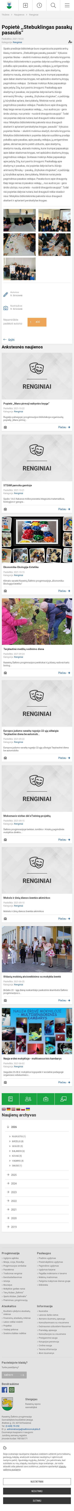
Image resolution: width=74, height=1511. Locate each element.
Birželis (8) (18, 1141)
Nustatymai (37, 1481)
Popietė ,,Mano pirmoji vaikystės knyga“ (26, 403)
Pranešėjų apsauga (48, 1330)
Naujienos (19, 14)
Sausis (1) (17, 1165)
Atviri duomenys (46, 1353)
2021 (14, 1209)
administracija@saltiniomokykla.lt (23, 1429)
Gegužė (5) (17, 1146)
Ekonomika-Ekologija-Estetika (21, 567)
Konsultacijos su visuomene (52, 1334)
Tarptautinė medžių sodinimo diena (23, 649)
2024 (14, 1183)
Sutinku (37, 1500)
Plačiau (62, 427)
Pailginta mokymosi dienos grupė (54, 1281)
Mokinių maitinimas (48, 1277)
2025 (14, 1175)
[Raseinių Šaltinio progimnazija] (9, 5)
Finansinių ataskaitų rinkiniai (17, 1318)
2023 (14, 1192)
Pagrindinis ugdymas (49, 1266)
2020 (14, 1218)
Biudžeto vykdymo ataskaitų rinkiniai (16, 1313)
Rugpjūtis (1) (19, 1136)
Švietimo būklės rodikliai (14, 1333)
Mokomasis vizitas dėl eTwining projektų (27, 816)
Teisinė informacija (48, 1349)
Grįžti (11, 339)
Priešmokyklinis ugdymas (51, 1262)
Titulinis (6, 14)
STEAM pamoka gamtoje (17, 485)
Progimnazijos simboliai (14, 1266)
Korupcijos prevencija (49, 1342)
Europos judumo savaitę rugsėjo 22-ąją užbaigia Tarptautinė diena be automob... (31, 732)
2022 (14, 1201)
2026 (14, 1127)
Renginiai (33, 14)
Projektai (7, 1326)
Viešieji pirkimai (10, 1329)
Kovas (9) (17, 1156)
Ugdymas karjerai (47, 1269)
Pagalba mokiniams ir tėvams (53, 1273)
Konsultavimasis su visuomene (54, 1322)
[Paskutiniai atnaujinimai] (39, 5)
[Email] (11, 1390)
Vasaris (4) (18, 1161)
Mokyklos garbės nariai (14, 1289)
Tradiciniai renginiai (12, 1273)
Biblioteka (43, 1285)
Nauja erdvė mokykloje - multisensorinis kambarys (32, 1058)
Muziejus (7, 1285)
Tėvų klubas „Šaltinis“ (13, 1292)
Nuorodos (43, 1311)
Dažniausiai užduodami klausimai (55, 1326)
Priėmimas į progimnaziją (15, 1300)
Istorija (6, 1281)
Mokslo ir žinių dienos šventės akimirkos (26, 897)
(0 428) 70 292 (12, 1426)
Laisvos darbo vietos (48, 1315)
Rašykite (8, 1375)
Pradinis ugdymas (47, 1258)
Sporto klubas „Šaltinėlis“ (15, 1296)
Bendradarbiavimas (12, 1277)
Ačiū (35, 322)
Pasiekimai (8, 1269)
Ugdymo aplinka (11, 1258)
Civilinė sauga (45, 1345)
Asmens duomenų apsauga (52, 1319)
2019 (14, 1227)
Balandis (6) (18, 1151)
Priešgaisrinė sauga (48, 1338)
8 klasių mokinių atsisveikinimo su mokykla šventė (32, 976)
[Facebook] (4, 1390)
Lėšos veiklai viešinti (13, 1322)
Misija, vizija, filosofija (13, 1262)
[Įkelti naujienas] (26, 5)
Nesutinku (37, 1491)
